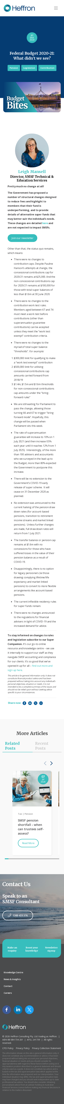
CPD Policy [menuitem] (7, 1048)
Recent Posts (41, 746)
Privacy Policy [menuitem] (23, 1048)
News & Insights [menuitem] (12, 979)
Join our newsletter (22, 238)
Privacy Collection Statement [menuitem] (46, 1048)
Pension (14, 67)
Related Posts (12, 746)
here (45, 223)
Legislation (29, 67)
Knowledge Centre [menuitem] (13, 972)
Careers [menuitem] (8, 992)
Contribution (47, 67)
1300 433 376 (20, 915)
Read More (28, 843)
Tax (20, 813)
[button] (50, 763)
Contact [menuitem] (8, 986)
